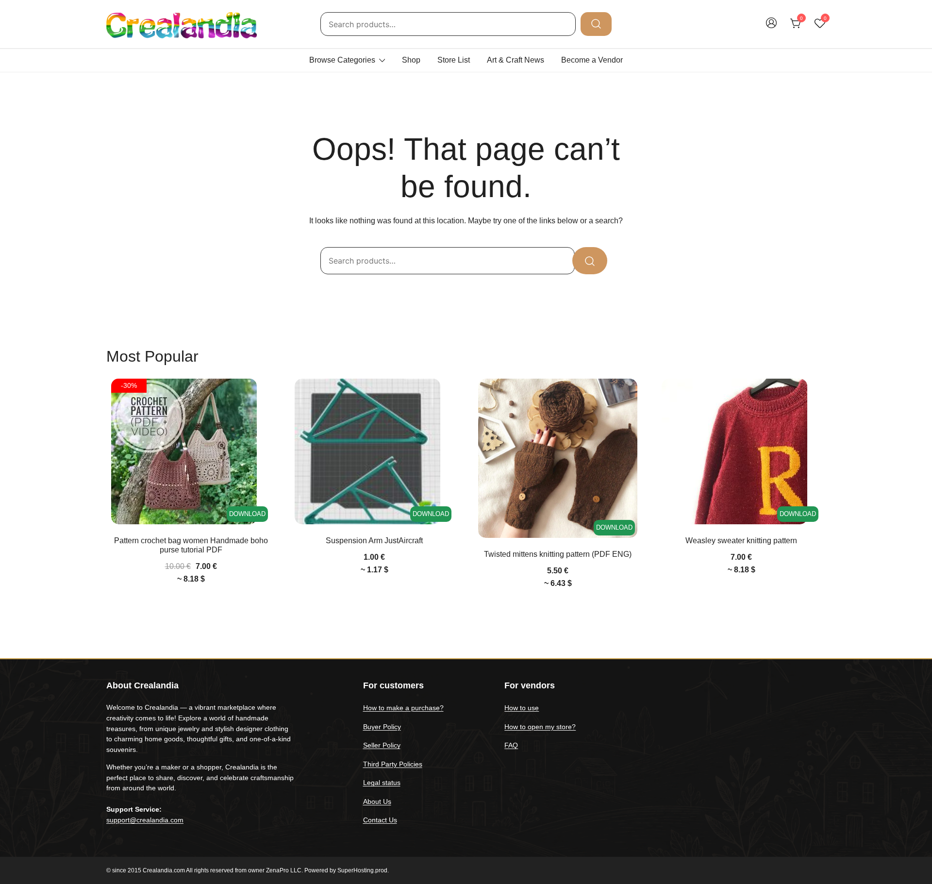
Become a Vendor (592, 60)
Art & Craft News (515, 60)
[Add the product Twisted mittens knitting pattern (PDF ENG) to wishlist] (628, 394)
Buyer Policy (382, 727)
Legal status (381, 782)
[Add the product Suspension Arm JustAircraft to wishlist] (445, 394)
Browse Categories (342, 60)
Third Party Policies (392, 764)
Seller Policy (381, 745)
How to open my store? (540, 727)
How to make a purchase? (403, 708)
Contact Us (380, 820)
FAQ (511, 745)
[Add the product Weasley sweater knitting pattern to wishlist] (812, 394)
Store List (453, 60)
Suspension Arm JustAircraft (374, 540)
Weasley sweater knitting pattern (741, 540)
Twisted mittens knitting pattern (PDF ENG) (558, 554)
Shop (411, 60)
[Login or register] (771, 27)
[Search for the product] (596, 23)
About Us (377, 801)
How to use (521, 708)
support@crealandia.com (144, 820)
